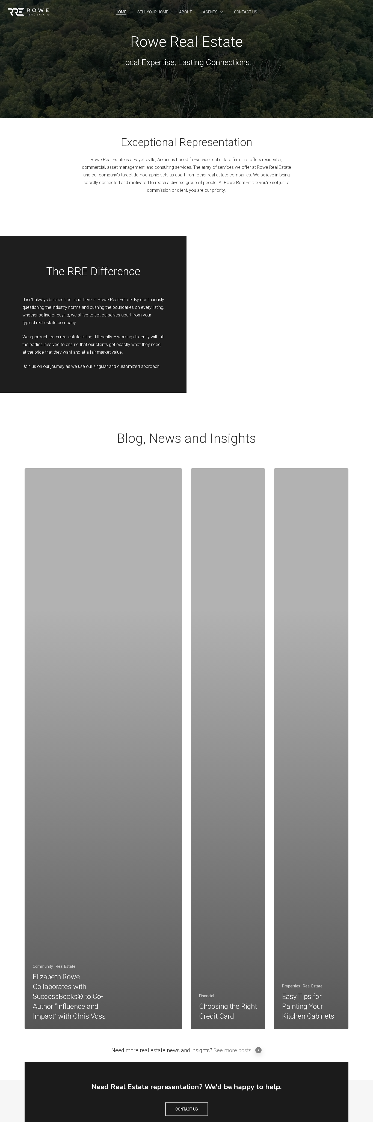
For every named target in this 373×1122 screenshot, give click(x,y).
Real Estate (65, 966)
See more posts (232, 1050)
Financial (206, 996)
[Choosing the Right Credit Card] (228, 748)
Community (43, 966)
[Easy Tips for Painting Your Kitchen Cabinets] (311, 748)
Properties (291, 986)
